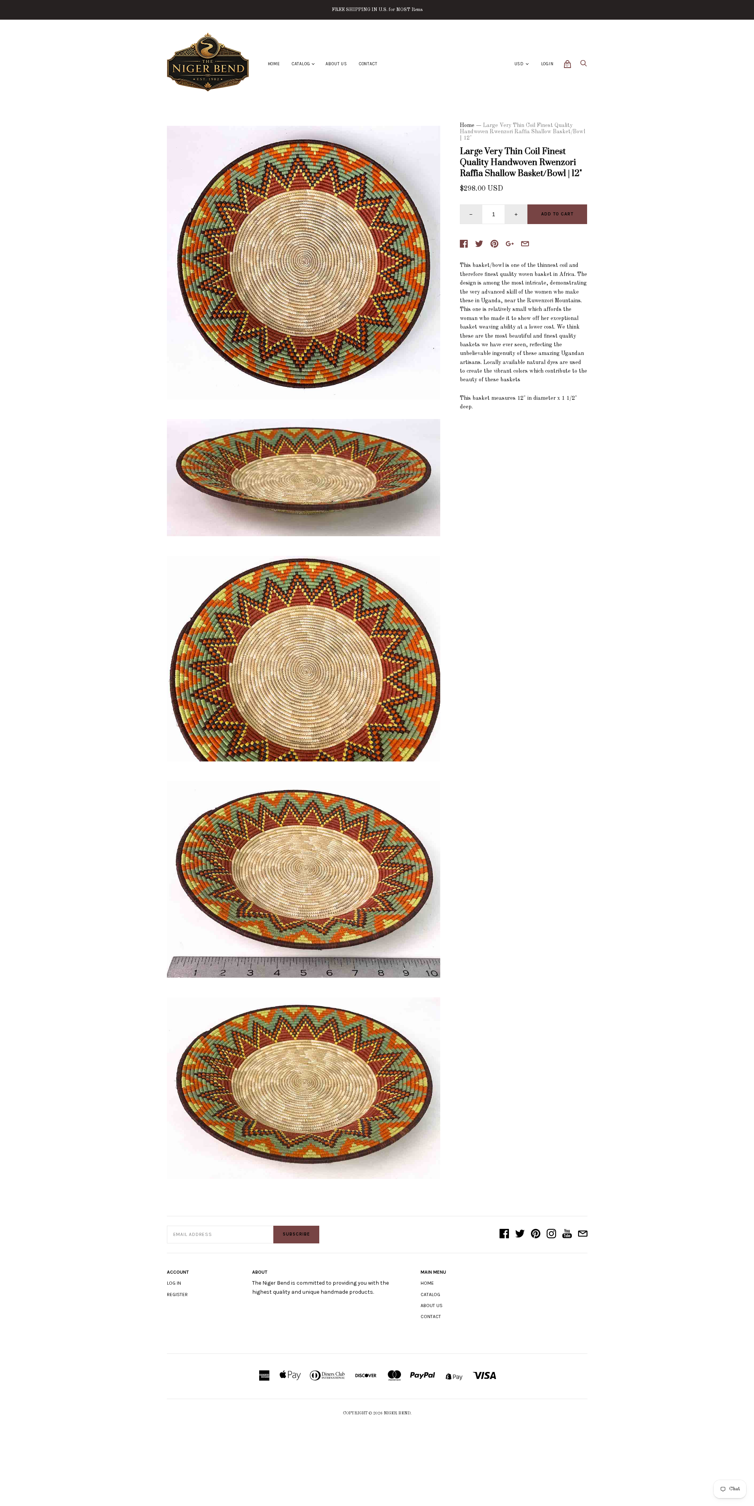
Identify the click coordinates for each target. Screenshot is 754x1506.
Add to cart (557, 214)
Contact (368, 63)
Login (547, 63)
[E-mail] (582, 1234)
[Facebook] (504, 1234)
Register (177, 1294)
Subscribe (296, 1234)
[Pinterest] (535, 1234)
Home (274, 63)
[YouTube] (567, 1234)
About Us (336, 63)
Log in (174, 1283)
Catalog (301, 63)
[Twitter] (520, 1234)
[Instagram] (551, 1234)
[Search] (583, 65)
